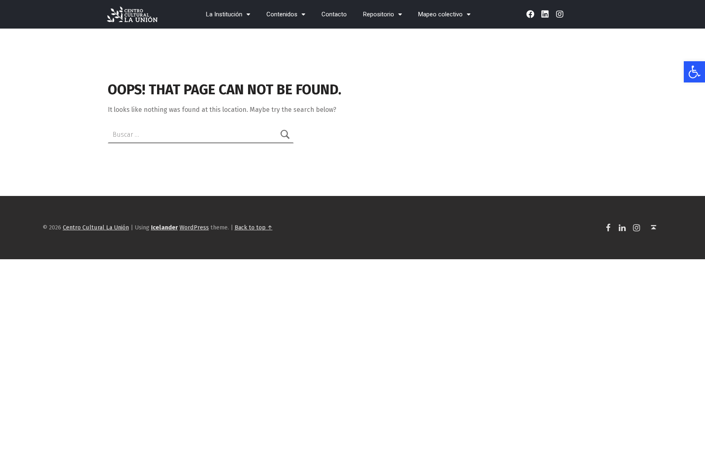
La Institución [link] (224, 14)
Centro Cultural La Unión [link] (96, 227)
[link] (694, 71)
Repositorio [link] (378, 14)
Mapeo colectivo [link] (440, 14)
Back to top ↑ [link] (254, 227)
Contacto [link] (334, 14)
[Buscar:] (201, 134)
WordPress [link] (194, 227)
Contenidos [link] (281, 14)
